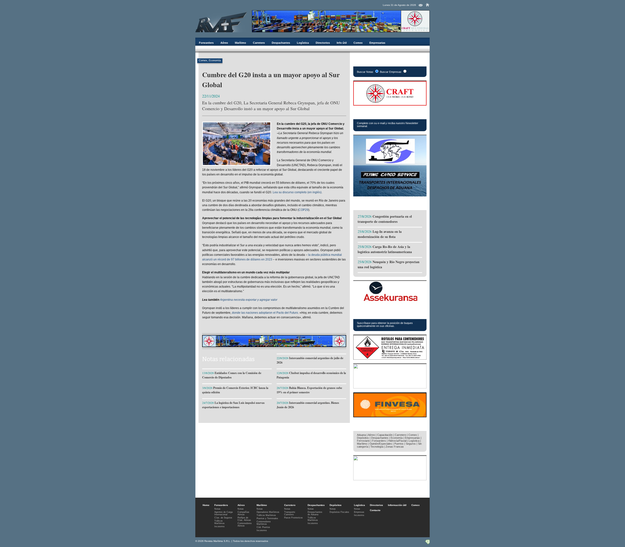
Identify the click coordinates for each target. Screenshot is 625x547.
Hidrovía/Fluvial (397, 440)
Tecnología (376, 446)
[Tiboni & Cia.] (390, 358)
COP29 (303, 210)
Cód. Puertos (263, 527)
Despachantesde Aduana (315, 513)
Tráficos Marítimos (378, 314)
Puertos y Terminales (267, 518)
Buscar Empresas (390, 71)
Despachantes (281, 42)
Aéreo (224, 42)
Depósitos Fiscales (339, 512)
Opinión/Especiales (380, 443)
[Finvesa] (390, 416)
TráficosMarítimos (219, 522)
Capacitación (385, 434)
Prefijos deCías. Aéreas (244, 518)
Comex (358, 42)
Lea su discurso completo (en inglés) (297, 192)
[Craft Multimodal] (341, 31)
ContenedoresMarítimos (264, 522)
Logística (303, 42)
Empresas (359, 512)
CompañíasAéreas (243, 513)
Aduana (361, 434)
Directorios (323, 42)
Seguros (411, 443)
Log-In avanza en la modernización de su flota (380, 234)
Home (206, 505)
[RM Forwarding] (221, 21)
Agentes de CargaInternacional (223, 513)
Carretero (259, 42)
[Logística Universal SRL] (390, 479)
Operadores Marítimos (268, 512)
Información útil (397, 505)
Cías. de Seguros (223, 517)
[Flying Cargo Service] (390, 195)
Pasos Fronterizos (293, 517)
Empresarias (377, 42)
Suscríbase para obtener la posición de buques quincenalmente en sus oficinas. (385, 324)
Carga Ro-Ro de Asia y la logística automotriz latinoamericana (385, 249)
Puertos (399, 443)
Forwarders (206, 42)
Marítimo (240, 42)
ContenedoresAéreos (245, 524)
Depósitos (363, 437)
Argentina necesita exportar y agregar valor (248, 299)
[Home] (427, 5)
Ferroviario (363, 440)
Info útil (342, 42)
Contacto (375, 510)
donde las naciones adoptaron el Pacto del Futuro (265, 312)
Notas (217, 509)
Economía (215, 60)
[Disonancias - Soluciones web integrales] (427, 543)
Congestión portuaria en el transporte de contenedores (385, 219)
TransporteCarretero (289, 513)
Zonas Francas (394, 446)
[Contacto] (420, 5)
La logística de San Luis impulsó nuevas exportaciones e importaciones (233, 405)
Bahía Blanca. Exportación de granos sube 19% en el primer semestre (309, 390)
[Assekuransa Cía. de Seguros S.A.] (390, 304)
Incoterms (219, 526)
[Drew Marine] (390, 387)
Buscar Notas (365, 71)
